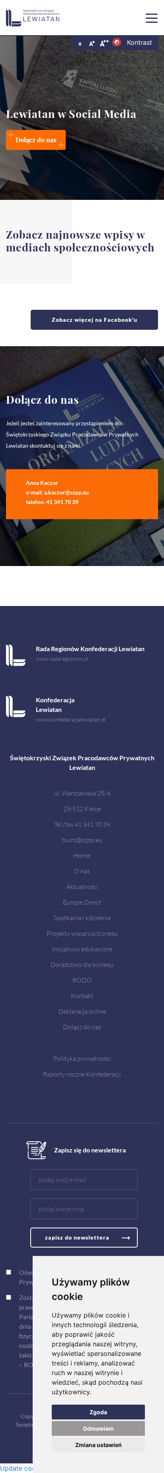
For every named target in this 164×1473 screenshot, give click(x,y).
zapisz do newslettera (77, 1237)
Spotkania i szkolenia (82, 917)
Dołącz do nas (82, 1027)
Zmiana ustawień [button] (98, 1444)
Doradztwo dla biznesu (82, 964)
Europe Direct (82, 902)
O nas (82, 871)
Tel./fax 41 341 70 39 (82, 824)
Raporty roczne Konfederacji (82, 1074)
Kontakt (82, 995)
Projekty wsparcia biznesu (82, 933)
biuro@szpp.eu (82, 839)
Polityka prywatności (82, 1058)
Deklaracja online (82, 1011)
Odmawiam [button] (98, 1428)
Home (82, 855)
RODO (82, 980)
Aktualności (82, 886)
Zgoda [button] (98, 1412)
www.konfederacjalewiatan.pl (70, 719)
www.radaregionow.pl (62, 658)
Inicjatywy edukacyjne (82, 949)
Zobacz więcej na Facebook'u (94, 319)
